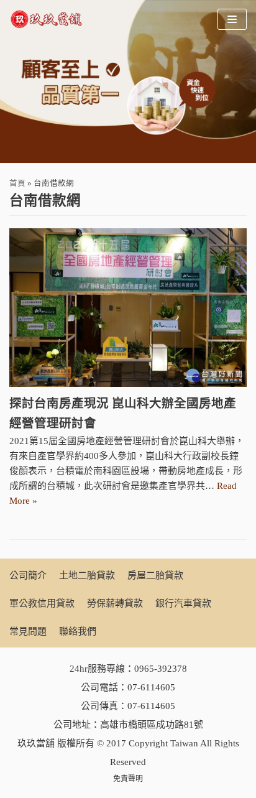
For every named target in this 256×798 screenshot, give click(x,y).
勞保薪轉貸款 (115, 603)
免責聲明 (128, 778)
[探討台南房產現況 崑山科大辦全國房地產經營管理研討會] (128, 307)
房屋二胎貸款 (155, 575)
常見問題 (28, 631)
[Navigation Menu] (232, 19)
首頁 (17, 183)
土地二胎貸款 (87, 575)
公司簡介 (28, 575)
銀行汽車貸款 (183, 603)
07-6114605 (151, 687)
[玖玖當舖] (49, 19)
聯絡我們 (77, 631)
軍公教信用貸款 (42, 603)
